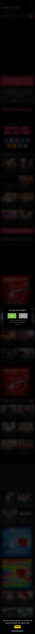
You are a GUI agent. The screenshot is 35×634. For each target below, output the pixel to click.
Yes (12, 316)
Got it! (17, 626)
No (23, 316)
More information (17, 631)
